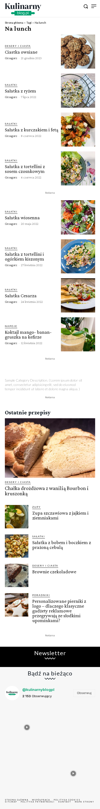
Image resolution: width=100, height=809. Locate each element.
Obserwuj (84, 693)
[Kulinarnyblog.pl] (23, 9)
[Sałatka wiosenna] (78, 217)
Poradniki (41, 595)
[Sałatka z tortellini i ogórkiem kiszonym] (78, 256)
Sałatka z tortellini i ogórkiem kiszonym (24, 256)
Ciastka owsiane (21, 52)
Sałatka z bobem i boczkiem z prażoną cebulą (61, 545)
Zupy (36, 506)
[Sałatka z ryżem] (78, 90)
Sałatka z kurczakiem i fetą (31, 129)
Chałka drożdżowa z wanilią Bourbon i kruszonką (47, 491)
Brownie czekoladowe (54, 571)
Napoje (11, 326)
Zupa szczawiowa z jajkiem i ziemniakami (60, 515)
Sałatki (11, 84)
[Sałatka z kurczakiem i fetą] (78, 130)
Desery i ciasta (18, 45)
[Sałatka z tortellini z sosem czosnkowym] (78, 168)
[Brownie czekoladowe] (16, 575)
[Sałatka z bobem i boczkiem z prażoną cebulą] (16, 546)
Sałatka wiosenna (22, 217)
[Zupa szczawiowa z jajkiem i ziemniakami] (16, 516)
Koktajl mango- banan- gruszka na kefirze (28, 334)
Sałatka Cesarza (21, 295)
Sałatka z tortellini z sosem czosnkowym (25, 169)
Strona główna (14, 22)
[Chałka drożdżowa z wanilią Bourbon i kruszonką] (50, 448)
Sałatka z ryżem (20, 90)
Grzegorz (11, 58)
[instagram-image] (27, 726)
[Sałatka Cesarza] (78, 295)
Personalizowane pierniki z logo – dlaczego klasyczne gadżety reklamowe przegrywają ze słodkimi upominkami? (59, 610)
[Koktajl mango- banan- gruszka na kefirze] (78, 334)
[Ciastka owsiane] (78, 52)
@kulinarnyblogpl (38, 689)
